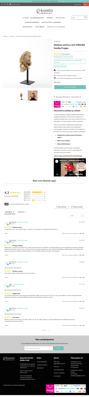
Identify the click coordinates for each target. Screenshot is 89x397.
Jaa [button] (7, 233)
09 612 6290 (16, 4)
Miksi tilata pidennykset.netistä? (59, 362)
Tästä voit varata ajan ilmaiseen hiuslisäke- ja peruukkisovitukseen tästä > (27, 377)
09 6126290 (74, 374)
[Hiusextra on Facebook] (4, 4)
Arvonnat (56, 367)
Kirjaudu (79, 4)
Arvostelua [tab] (8, 212)
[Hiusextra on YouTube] (10, 4)
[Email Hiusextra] (2, 4)
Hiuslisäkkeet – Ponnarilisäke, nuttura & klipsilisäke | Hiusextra (68, 61)
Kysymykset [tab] (21, 212)
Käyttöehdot (40, 368)
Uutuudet (63, 66)
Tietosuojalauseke (42, 362)
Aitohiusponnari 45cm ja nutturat (63, 57)
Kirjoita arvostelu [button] (78, 207)
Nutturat (56, 66)
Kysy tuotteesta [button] (62, 207)
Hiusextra (57, 41)
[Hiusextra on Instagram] (7, 4)
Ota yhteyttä (57, 376)
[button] (38, 18)
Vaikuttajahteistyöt (59, 370)
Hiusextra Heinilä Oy (59, 373)
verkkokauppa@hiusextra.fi (78, 376)
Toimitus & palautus (42, 365)
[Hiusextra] (44, 11)
